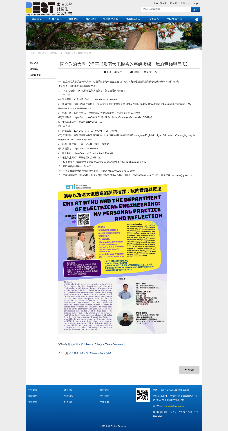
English (196, 3)
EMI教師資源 (132, 19)
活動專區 (154, 19)
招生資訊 (68, 402)
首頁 (32, 53)
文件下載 (104, 402)
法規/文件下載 (174, 19)
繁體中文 (185, 3)
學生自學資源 (110, 19)
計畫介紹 (54, 19)
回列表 (190, 370)
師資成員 (32, 402)
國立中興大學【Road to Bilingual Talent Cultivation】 (97, 344)
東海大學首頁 (160, 3)
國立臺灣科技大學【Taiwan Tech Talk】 (90, 353)
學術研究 (68, 396)
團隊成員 (73, 19)
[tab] (42, 63)
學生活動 (104, 396)
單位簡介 (32, 389)
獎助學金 (104, 389)
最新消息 (37, 19)
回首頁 (173, 3)
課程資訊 (91, 19)
